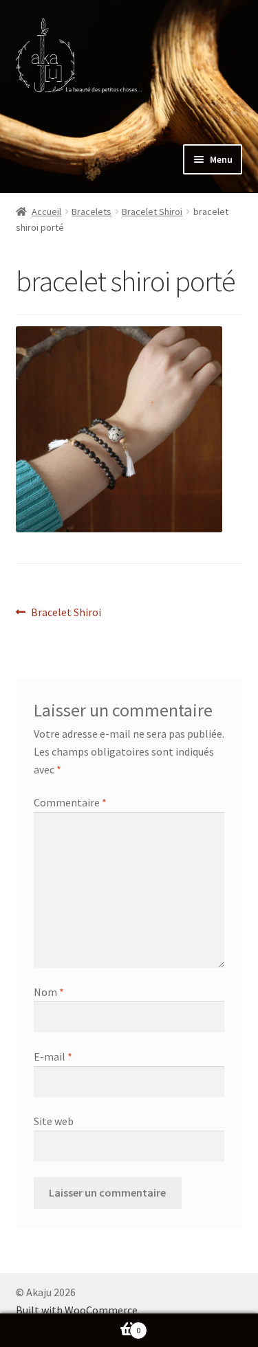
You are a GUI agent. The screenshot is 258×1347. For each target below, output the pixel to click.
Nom (49, 992)
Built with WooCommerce (77, 1310)
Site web (54, 1121)
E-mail (53, 1056)
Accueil (46, 211)
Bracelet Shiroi (152, 211)
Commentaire (70, 802)
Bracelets (91, 211)
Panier (70, 1325)
